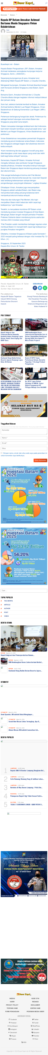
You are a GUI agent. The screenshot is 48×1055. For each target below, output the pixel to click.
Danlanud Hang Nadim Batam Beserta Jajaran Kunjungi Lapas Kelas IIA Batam (12, 360)
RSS (24, 1042)
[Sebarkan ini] (35, 288)
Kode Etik (35, 998)
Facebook (13, 1019)
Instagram (13, 1029)
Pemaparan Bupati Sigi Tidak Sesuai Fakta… (26, 796)
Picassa (13, 1039)
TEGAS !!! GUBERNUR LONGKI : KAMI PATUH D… (26, 804)
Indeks (12, 998)
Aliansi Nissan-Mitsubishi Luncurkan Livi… (24, 730)
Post (6, 612)
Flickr (36, 1039)
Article (7, 605)
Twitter (36, 1019)
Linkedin (36, 1029)
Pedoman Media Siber (35, 1011)
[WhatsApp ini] (45, 288)
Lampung (13, 768)
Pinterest (13, 1023)
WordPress (36, 1026)
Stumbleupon (13, 1026)
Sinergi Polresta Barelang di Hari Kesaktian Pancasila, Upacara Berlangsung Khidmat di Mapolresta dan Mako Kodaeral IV (37, 300)
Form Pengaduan (12, 1011)
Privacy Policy (12, 1005)
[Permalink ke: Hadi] (3, 31)
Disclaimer (35, 1005)
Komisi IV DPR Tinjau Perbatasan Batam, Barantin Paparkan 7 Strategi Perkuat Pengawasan (35, 361)
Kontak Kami (35, 1008)
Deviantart (13, 1032)
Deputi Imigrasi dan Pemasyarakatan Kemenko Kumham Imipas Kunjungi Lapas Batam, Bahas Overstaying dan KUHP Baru (12, 336)
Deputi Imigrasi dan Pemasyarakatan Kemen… (17, 655)
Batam (3, 653)
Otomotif (4, 712)
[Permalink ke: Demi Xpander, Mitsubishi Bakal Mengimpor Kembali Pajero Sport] (24, 698)
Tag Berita (8, 601)
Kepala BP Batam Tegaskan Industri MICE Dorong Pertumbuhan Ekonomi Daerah (11, 299)
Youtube (36, 1036)
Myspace (36, 1032)
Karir (12, 1001)
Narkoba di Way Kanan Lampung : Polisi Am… (26, 787)
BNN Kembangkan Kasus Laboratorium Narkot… (26, 662)
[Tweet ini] (40, 288)
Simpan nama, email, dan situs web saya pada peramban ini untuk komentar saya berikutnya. (24, 454)
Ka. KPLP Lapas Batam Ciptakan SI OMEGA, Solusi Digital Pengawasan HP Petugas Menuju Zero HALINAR (35, 384)
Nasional (13, 794)
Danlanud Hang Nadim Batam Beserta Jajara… (25, 671)
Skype (13, 1036)
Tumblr (36, 1023)
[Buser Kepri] (23, 3)
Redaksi (35, 1001)
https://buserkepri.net (15, 288)
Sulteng (13, 802)
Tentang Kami (12, 1008)
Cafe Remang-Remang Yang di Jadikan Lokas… (27, 779)
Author (7, 608)
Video (6, 616)
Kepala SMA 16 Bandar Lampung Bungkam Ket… (27, 770)
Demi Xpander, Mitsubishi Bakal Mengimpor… (17, 714)
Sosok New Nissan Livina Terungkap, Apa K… (24, 721)
